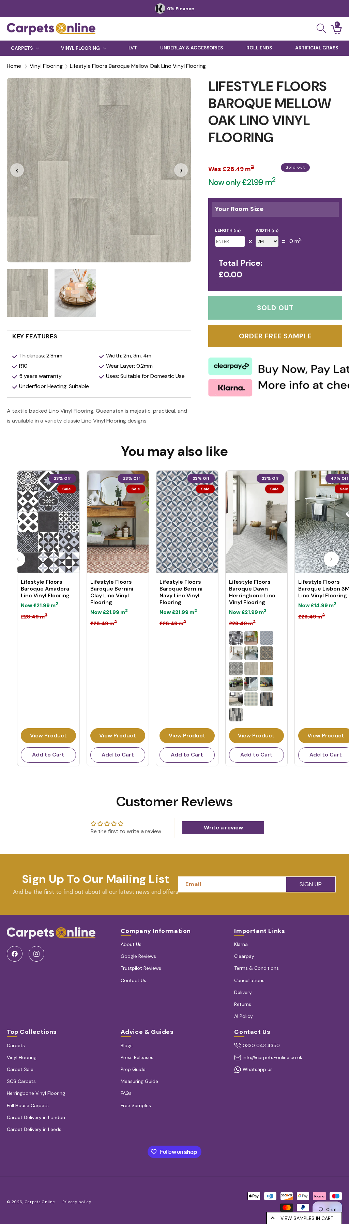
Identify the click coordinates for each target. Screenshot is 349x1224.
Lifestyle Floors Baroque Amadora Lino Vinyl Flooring (45, 589)
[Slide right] (331, 559)
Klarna (241, 944)
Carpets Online (40, 1201)
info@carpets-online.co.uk (272, 1057)
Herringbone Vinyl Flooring (36, 1093)
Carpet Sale (20, 1069)
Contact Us (133, 980)
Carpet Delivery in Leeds (34, 1129)
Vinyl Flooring (46, 66)
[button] (321, 28)
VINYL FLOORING (80, 48)
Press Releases (137, 1057)
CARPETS (22, 48)
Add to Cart (48, 754)
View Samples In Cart (306, 1218)
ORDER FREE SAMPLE (275, 336)
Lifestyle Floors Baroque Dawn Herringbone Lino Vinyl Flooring (252, 592)
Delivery (243, 992)
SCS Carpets (21, 1081)
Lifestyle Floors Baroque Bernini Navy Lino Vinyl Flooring (181, 592)
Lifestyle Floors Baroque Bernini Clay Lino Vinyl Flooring (111, 592)
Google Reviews (138, 956)
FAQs (126, 1093)
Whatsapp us (258, 1069)
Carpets (16, 1045)
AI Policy (243, 1016)
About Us (131, 944)
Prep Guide (133, 1069)
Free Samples (136, 1105)
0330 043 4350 (261, 1045)
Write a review (223, 827)
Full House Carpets (28, 1105)
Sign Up (311, 884)
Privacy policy (76, 1201)
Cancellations (249, 980)
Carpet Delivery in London (36, 1117)
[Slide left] (17, 559)
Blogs (127, 1045)
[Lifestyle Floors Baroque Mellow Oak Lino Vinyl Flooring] (99, 170)
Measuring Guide (139, 1081)
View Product (48, 735)
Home (14, 66)
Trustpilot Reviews (141, 968)
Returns (242, 1004)
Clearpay (244, 956)
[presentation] (17, 170)
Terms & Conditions (256, 968)
